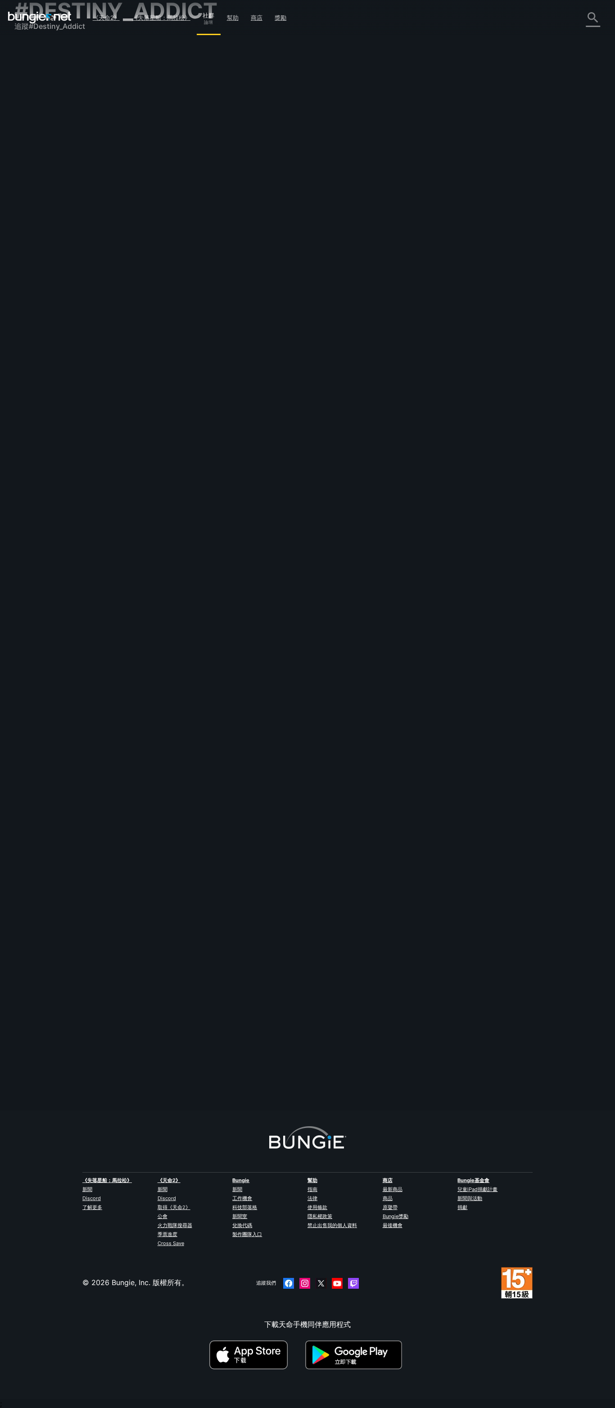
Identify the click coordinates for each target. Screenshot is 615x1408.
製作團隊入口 (247, 1234)
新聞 (87, 1189)
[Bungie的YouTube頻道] (337, 1283)
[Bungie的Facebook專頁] (288, 1283)
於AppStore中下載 (256, 1354)
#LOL (309, 426)
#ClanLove (432, 833)
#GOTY (386, 629)
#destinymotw (434, 191)
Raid (172, 934)
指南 (312, 1189)
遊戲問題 (35, 149)
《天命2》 (106, 17)
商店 (256, 17)
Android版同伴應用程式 (59, 189)
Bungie (240, 1180)
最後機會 (392, 1225)
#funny (291, 426)
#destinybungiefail (364, 1036)
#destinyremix (472, 191)
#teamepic (360, 191)
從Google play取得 (355, 1354)
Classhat (179, 1044)
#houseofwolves (270, 301)
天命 (28, 248)
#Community (290, 191)
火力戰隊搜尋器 (175, 1225)
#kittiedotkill (402, 833)
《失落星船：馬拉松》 (161, 17)
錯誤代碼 (35, 120)
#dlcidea (336, 301)
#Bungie (289, 1036)
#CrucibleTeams (517, 731)
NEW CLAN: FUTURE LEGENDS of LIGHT (235, 730)
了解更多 (92, 1207)
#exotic (431, 528)
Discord (91, 1198)
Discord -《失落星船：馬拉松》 (73, 278)
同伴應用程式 (42, 229)
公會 (162, 1216)
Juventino (181, 434)
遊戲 (28, 100)
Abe (281, 457)
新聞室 (239, 1216)
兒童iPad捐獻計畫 (477, 1189)
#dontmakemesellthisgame (380, 301)
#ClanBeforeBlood (468, 833)
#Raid (209, 935)
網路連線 (35, 130)
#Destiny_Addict (395, 191)
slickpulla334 (187, 739)
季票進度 (167, 1234)
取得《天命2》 (174, 1207)
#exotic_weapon (520, 528)
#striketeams (439, 731)
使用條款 (317, 1207)
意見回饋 (35, 70)
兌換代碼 (242, 1225)
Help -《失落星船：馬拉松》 (67, 268)
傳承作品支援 (42, 219)
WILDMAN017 (188, 536)
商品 (388, 1198)
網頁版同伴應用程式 (53, 169)
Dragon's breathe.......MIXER (211, 425)
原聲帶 (390, 1207)
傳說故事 (35, 90)
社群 (208, 14)
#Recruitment (340, 731)
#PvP (319, 833)
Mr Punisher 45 (190, 943)
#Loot (491, 528)
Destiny (39, 17)
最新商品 (392, 1189)
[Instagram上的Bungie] (304, 1283)
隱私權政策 (320, 1216)
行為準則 (32, 291)
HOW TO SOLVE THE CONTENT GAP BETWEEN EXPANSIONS (270, 291)
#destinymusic (326, 191)
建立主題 (183, 119)
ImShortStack (299, 762)
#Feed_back (307, 301)
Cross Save (171, 1243)
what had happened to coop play (221, 1035)
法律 (312, 1198)
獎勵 (280, 17)
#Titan (366, 629)
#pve (337, 833)
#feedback (178, 301)
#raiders (369, 731)
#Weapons (331, 426)
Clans (313, 731)
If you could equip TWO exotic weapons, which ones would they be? (281, 527)
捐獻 (462, 1207)
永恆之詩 (35, 139)
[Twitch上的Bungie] (353, 1283)
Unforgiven (184, 309)
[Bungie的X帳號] (321, 1283)
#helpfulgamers (476, 731)
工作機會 (242, 1198)
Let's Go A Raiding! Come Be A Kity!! (227, 832)
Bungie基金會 (473, 1180)
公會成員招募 (42, 239)
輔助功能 (35, 159)
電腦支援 (35, 199)
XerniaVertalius (190, 841)
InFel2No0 (182, 637)
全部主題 (35, 50)
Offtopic (268, 426)
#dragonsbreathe (439, 426)
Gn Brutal (180, 199)
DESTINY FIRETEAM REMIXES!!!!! (220, 190)
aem (282, 333)
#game (346, 629)
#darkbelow (361, 426)
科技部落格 (244, 1207)
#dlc (241, 301)
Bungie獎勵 (395, 1216)
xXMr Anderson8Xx (308, 864)
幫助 (233, 17)
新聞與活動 (469, 1198)
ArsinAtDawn (297, 559)
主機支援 (35, 209)
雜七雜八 (35, 258)
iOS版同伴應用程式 (52, 179)
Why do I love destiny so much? (219, 628)
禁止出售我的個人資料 (332, 1225)
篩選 (211, 119)
